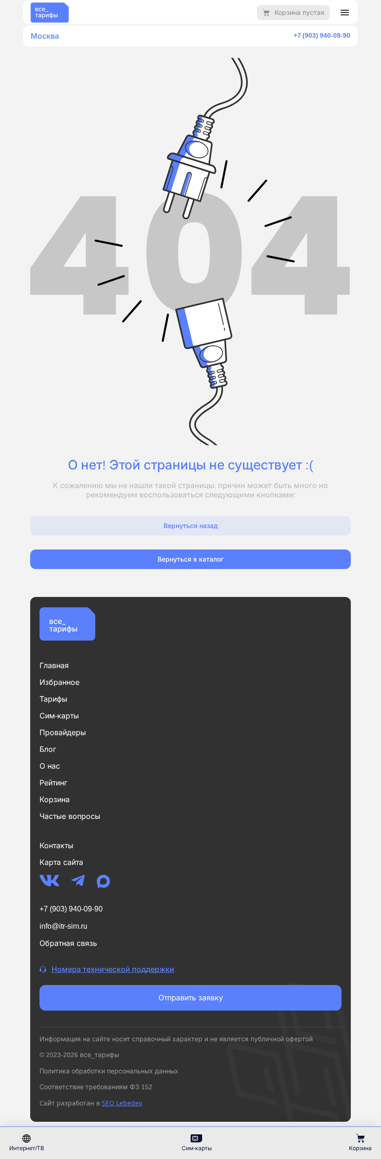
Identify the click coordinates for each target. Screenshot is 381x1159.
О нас (49, 765)
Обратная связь (68, 943)
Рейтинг (53, 782)
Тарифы (53, 698)
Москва (45, 35)
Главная (54, 665)
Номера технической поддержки (113, 969)
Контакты (56, 845)
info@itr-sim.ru (63, 926)
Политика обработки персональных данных (108, 1071)
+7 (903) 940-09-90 (322, 35)
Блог (47, 749)
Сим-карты (59, 715)
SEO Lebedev (122, 1103)
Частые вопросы (69, 816)
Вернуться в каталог (190, 559)
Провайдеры (62, 732)
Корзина (54, 799)
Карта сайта (61, 862)
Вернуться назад (191, 525)
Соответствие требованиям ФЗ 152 (95, 1087)
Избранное (59, 682)
